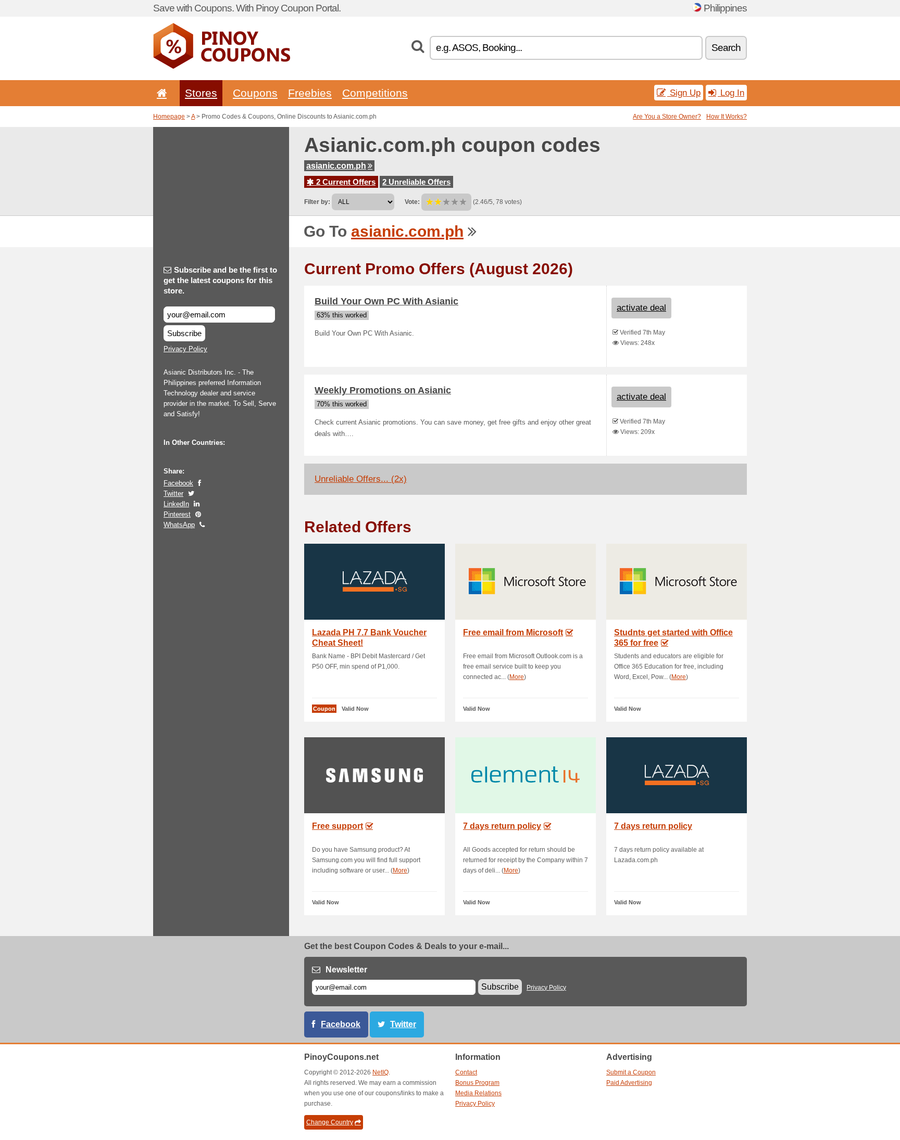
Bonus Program (477, 1082)
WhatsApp (179, 525)
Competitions (375, 93)
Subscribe (184, 333)
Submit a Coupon (631, 1072)
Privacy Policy (185, 349)
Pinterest (177, 514)
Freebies (310, 93)
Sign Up (684, 92)
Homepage (169, 116)
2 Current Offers (345, 181)
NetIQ (380, 1072)
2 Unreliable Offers (416, 181)
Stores (201, 93)
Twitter (173, 493)
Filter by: (317, 202)
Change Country (329, 1122)
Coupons (255, 93)
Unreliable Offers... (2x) (361, 479)
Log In (731, 92)
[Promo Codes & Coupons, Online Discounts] (221, 66)
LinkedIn (176, 504)
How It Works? (726, 116)
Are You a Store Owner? (667, 116)
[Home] (160, 93)
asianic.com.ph (336, 165)
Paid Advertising (629, 1082)
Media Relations (478, 1093)
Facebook (178, 483)
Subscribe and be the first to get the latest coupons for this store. (220, 280)
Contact (466, 1072)
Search (726, 47)
